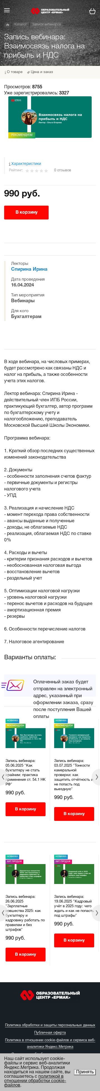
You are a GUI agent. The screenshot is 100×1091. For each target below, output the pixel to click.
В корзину (27, 212)
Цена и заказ (42, 72)
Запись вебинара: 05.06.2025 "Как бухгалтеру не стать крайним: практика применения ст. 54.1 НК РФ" (26, 772)
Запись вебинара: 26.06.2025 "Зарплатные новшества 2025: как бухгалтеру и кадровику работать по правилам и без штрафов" (25, 913)
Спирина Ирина (29, 269)
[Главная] (7, 25)
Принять (85, 1072)
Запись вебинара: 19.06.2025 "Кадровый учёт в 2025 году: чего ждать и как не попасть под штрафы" (74, 906)
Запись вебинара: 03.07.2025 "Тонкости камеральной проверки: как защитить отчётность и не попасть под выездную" (73, 775)
